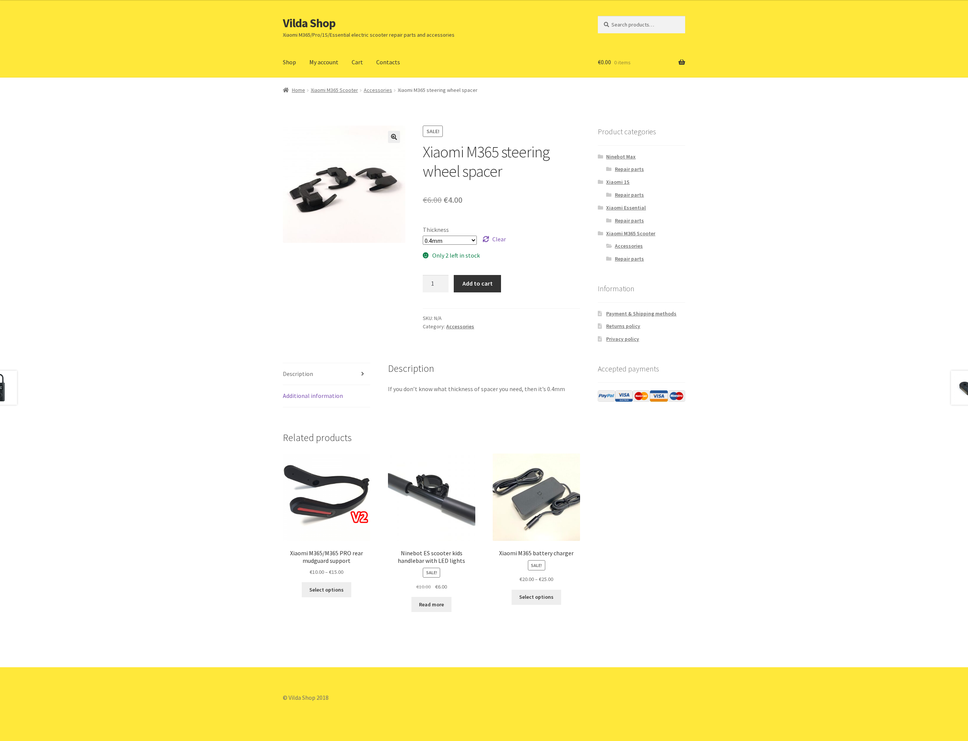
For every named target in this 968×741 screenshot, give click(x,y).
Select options (326, 589)
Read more (431, 604)
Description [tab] (298, 373)
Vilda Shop (309, 23)
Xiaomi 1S (618, 182)
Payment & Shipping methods (641, 313)
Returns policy (623, 326)
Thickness (436, 229)
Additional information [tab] (313, 395)
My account (323, 62)
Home (298, 90)
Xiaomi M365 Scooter (334, 90)
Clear (499, 239)
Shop (289, 62)
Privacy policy (622, 339)
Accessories (378, 90)
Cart (357, 62)
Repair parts (629, 169)
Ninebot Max (621, 156)
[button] (394, 137)
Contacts (388, 62)
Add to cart (477, 283)
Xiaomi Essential (626, 207)
